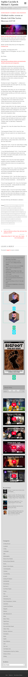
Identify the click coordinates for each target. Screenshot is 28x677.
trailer (12, 223)
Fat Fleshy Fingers (7, 588)
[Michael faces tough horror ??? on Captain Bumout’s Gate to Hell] (5, 503)
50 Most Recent (5, 12)
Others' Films (6, 628)
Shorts (4, 636)
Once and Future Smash (8, 626)
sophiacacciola (5, 223)
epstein (3, 212)
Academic (5, 546)
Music (4, 616)
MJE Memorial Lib (7, 613)
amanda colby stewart (10, 205)
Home (7, 675)
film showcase (17, 212)
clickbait (18, 207)
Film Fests (23, 12)
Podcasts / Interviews (7, 631)
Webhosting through (12, 276)
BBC (4, 553)
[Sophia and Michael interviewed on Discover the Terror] (5, 507)
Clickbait (13, 12)
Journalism (5, 603)
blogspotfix (20, 205)
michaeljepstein (5, 216)
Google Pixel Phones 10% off (12, 281)
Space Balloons (6, 641)
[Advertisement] (10, 530)
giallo (23, 212)
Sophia (10, 221)
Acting (4, 548)
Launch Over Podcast (8, 606)
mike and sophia (14, 216)
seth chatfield (16, 218)
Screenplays (6, 633)
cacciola (12, 207)
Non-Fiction (6, 623)
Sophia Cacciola (14, 23)
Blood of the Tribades (8, 558)
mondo (3, 218)
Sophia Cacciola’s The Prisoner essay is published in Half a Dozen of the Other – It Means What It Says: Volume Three (16, 496)
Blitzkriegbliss (6, 556)
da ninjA (5, 576)
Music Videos (6, 618)
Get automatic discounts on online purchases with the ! (13, 262)
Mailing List (11, 675)
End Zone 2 (5, 586)
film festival (9, 212)
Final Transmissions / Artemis (9, 601)
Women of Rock (6, 653)
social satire (5, 221)
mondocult (9, 218)
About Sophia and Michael (18, 675)
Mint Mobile (8, 279)
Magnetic (5, 608)
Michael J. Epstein (20, 214)
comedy (13, 209)
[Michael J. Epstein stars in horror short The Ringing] (5, 491)
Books (4, 563)
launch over (5, 214)
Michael (5, 611)
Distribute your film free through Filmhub (15, 257)
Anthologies (6, 551)
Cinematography (7, 568)
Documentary (6, 583)
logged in (9, 250)
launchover (12, 214)
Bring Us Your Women (8, 566)
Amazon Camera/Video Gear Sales (14, 271)
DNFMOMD (6, 581)
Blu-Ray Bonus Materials (8, 561)
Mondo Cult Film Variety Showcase (8, 36)
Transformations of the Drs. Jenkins (11, 651)
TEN (4, 643)
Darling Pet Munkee (7, 578)
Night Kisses (6, 621)
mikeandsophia (22, 216)
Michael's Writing (8, 387)
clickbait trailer (6, 209)
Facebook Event (4, 46)
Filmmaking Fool (7, 598)
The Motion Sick (7, 648)
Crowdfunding (6, 573)
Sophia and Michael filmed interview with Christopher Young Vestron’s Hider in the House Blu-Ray (16, 512)
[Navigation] (25, 3)
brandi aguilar (5, 207)
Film (18, 12)
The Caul (5, 646)
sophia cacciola (17, 221)
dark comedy (19, 209)
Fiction (4, 591)
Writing (5, 656)
